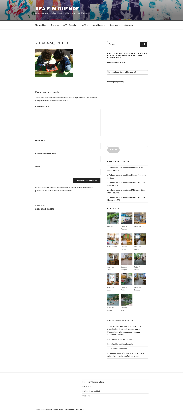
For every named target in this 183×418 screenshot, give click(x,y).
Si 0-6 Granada (88, 387)
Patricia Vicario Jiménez (117, 353)
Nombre (40, 140)
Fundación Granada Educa (93, 382)
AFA (84, 25)
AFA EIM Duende (57, 8)
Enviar (113, 150)
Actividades (97, 25)
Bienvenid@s (40, 25)
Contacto (128, 25)
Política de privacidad (91, 391)
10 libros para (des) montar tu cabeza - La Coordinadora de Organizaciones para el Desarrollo (124, 329)
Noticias (55, 25)
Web (37, 166)
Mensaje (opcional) (115, 82)
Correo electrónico (45, 153)
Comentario (42, 106)
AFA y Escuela (69, 25)
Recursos (114, 25)
